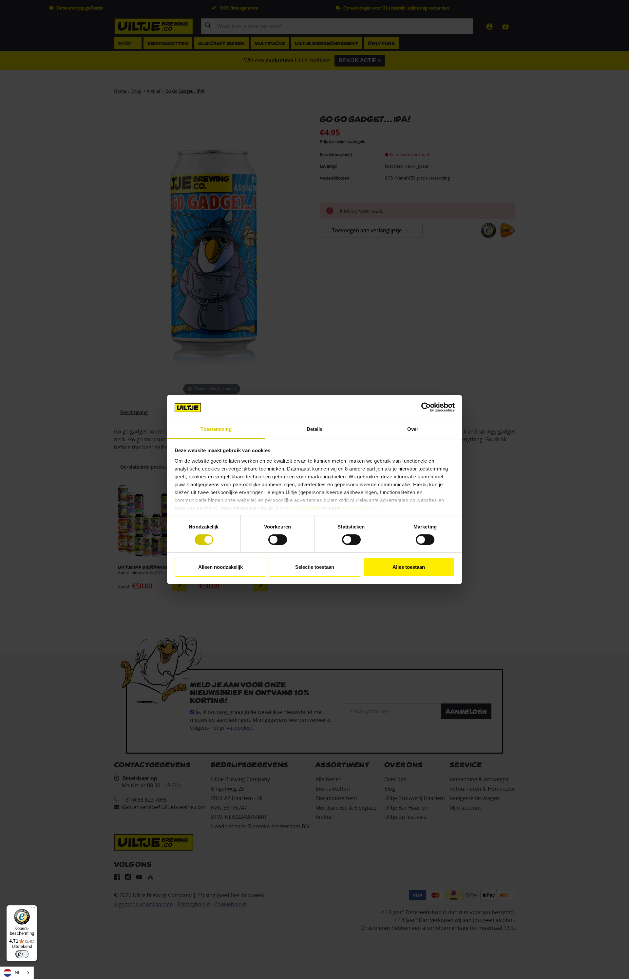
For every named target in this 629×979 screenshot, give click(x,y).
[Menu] (33, 909)
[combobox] (17, 973)
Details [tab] (315, 429)
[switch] (277, 539)
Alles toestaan (408, 567)
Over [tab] (412, 429)
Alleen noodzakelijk (220, 567)
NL (17, 972)
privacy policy (359, 508)
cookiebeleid (305, 508)
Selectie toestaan (314, 567)
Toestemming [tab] (216, 429)
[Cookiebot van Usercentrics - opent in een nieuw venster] (426, 407)
